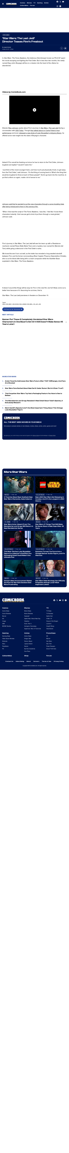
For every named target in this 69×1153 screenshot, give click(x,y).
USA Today (19, 130)
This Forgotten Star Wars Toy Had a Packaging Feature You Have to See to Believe (33, 394)
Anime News (27, 636)
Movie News (27, 611)
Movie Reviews (28, 613)
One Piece (27, 651)
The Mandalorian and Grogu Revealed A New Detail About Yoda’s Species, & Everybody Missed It (34, 402)
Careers (36, 661)
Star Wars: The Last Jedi (49, 128)
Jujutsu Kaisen (28, 643)
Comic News (5, 611)
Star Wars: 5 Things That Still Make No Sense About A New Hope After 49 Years (49, 526)
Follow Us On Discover (12, 309)
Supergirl (26, 616)
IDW (3, 623)
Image (4, 621)
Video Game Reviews (8, 638)
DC (3, 618)
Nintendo (4, 641)
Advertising (20, 661)
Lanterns (48, 623)
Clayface (26, 621)
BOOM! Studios (6, 626)
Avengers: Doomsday (30, 626)
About (29, 661)
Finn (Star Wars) (7, 304)
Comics (22, 3)
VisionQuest (49, 628)
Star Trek (49, 643)
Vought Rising (50, 626)
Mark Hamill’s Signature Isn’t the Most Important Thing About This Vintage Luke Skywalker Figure (34, 409)
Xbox (3, 643)
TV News (48, 611)
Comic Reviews (6, 613)
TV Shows (7, 522)
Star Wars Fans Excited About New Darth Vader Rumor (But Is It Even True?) (34, 388)
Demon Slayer (28, 641)
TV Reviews (49, 613)
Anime (46, 3)
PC (3, 649)
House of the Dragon (52, 621)
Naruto (26, 646)
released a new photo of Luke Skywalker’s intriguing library (40, 133)
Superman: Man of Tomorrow (32, 628)
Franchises (51, 633)
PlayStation (5, 646)
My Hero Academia (29, 649)
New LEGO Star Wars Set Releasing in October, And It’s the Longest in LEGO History (49, 499)
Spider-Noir (49, 616)
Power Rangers (50, 646)
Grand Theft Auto (51, 649)
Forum (32, 5)
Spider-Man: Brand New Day (32, 618)
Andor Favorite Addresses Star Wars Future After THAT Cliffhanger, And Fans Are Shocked (35, 382)
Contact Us (9, 661)
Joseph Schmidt (7, 47)
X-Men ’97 (49, 618)
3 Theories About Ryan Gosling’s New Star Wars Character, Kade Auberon (18, 498)
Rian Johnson (13, 128)
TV (34, 3)
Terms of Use (36, 435)
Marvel (4, 616)
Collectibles (24, 5)
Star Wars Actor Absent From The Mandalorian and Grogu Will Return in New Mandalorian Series (18, 526)
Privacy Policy (52, 435)
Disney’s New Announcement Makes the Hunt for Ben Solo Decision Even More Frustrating (18, 582)
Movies (29, 3)
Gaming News (6, 636)
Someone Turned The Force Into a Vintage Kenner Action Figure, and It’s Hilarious (50, 553)
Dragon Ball (27, 638)
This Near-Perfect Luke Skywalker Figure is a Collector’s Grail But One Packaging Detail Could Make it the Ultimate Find (17, 554)
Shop (26, 656)
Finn (9, 63)
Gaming (39, 3)
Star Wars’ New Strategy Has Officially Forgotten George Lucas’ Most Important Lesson (50, 582)
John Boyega (15, 304)
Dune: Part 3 (27, 623)
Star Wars (6, 35)
